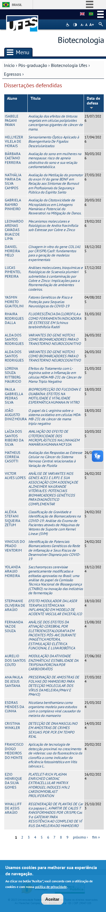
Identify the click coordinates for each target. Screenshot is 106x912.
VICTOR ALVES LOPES (15, 475)
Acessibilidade (68, 25)
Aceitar (52, 899)
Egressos (12, 74)
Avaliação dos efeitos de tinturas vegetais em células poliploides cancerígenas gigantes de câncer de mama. (55, 123)
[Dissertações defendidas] (91, 14)
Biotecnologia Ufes (69, 65)
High (75, 25)
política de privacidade (51, 887)
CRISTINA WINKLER (12, 725)
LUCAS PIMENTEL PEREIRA (13, 272)
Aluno (12, 98)
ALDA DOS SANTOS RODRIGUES (14, 339)
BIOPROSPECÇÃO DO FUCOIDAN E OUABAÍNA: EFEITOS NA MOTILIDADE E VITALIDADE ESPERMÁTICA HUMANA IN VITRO (54, 396)
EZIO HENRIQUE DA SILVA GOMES (13, 781)
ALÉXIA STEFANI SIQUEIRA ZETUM (12, 518)
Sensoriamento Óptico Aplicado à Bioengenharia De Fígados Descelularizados (53, 141)
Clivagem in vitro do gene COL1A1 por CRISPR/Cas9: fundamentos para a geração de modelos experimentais (54, 253)
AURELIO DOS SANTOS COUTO (15, 660)
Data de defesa (93, 101)
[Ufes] (22, 21)
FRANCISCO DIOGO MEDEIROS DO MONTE (14, 751)
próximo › (80, 837)
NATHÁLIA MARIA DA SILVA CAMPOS (13, 181)
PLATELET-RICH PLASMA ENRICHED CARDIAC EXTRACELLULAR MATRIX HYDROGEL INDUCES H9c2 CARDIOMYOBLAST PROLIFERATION (49, 785)
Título (36, 98)
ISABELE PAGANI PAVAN (11, 120)
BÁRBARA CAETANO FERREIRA (13, 158)
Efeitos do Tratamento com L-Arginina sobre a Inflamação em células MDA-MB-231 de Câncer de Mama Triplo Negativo (54, 375)
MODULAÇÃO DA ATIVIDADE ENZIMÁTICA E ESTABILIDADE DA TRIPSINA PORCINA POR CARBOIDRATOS (53, 662)
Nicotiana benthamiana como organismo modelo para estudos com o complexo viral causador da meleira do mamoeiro (54, 709)
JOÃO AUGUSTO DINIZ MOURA (16, 415)
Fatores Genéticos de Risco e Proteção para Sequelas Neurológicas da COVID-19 (50, 301)
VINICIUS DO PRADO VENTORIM (15, 546)
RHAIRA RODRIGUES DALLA (14, 318)
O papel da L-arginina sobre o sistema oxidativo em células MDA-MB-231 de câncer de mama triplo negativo (54, 417)
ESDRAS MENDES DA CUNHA (14, 707)
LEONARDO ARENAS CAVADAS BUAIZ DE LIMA (14, 230)
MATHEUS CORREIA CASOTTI (12, 457)
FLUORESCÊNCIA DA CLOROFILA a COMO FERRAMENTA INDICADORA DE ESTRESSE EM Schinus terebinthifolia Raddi (54, 320)
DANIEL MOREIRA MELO (12, 251)
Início (9, 65)
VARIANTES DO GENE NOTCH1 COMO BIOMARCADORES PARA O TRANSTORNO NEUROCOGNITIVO (54, 339)
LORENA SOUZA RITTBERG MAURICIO (13, 375)
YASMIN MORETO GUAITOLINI (14, 301)
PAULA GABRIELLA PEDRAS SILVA (14, 396)
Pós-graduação (32, 65)
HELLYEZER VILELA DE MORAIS (14, 141)
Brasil (17, 5)
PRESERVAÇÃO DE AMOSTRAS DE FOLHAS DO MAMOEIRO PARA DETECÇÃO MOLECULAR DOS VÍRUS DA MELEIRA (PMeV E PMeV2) (53, 686)
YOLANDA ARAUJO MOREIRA (12, 571)
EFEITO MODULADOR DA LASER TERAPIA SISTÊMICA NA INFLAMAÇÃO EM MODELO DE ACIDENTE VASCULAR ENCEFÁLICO (55, 607)
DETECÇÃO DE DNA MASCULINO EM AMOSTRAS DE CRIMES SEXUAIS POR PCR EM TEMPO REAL (52, 730)
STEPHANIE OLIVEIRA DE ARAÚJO (15, 605)
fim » (96, 837)
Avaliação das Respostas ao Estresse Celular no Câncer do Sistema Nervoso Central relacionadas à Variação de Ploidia (55, 459)
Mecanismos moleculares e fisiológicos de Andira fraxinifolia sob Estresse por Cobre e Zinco (53, 225)
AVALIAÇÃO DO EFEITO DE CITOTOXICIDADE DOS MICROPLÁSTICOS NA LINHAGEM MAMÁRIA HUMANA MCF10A (53, 438)
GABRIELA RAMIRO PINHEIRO (13, 204)
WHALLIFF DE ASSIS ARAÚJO (13, 808)
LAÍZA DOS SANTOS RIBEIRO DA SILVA (14, 438)
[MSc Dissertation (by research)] (82, 14)
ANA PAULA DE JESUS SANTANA (14, 681)
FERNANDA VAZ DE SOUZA (14, 626)
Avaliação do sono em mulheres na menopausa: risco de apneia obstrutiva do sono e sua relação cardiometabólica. (54, 160)
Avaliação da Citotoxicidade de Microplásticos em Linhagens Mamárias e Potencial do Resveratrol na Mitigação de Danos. (54, 207)
